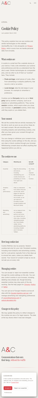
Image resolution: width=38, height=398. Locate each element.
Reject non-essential (20, 388)
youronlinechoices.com (11, 298)
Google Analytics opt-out (19, 293)
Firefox (33, 284)
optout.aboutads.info (8, 300)
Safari (5, 287)
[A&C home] (6, 3)
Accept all (8, 388)
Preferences (8, 392)
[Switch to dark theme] (30, 3)
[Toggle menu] (35, 3)
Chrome (27, 284)
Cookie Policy (15, 382)
